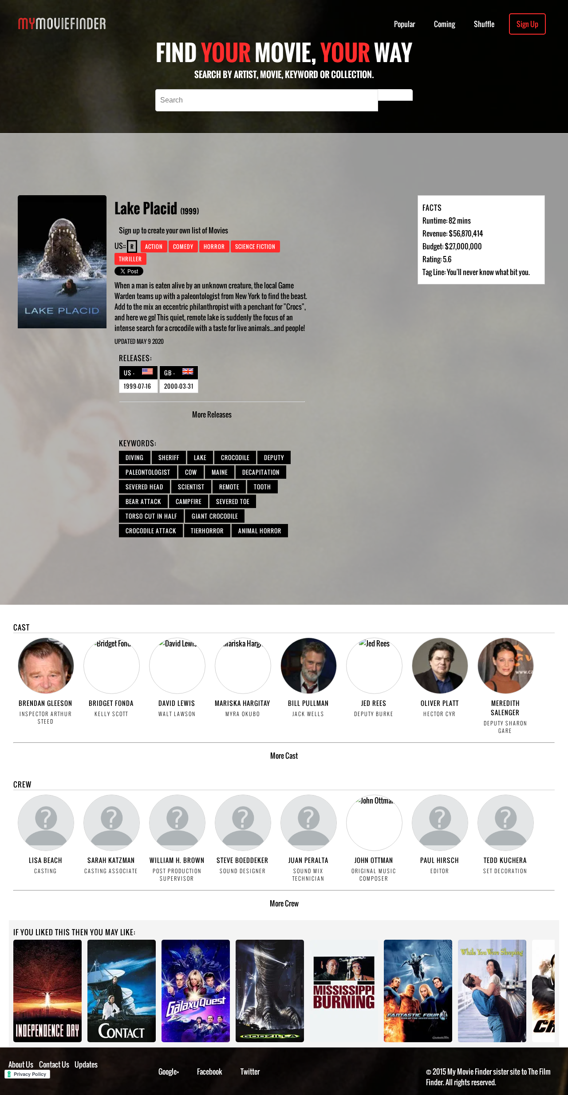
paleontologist (148, 472)
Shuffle (484, 24)
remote (229, 486)
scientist (191, 486)
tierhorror (207, 530)
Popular (404, 24)
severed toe (232, 501)
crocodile (235, 457)
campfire (188, 501)
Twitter (250, 1071)
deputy (274, 457)
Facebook (209, 1071)
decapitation (261, 472)
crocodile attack (151, 530)
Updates (86, 1064)
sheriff (168, 457)
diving (135, 457)
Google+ (168, 1071)
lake (200, 457)
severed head (144, 486)
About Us (20, 1064)
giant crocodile (215, 516)
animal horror (259, 530)
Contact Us (54, 1064)
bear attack (143, 501)
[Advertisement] (280, 164)
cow (191, 472)
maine (220, 472)
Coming (444, 24)
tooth (262, 486)
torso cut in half (151, 516)
